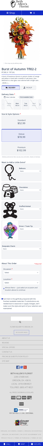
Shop (12, 12)
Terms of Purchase (22, 438)
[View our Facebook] (18, 368)
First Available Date (26, 97)
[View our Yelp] (25, 368)
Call (7, 444)
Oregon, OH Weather (10, 434)
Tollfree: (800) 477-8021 (21, 387)
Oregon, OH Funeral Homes (12, 431)
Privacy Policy (7, 438)
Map (22, 444)
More (4, 83)
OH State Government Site (30, 434)
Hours (37, 444)
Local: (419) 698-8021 (21, 383)
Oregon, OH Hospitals (33, 431)
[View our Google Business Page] (21, 368)
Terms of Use (36, 438)
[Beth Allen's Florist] (22, 7)
